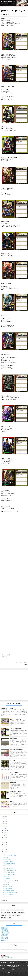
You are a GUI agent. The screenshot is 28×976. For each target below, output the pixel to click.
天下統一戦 (25, 664)
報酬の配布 (6, 884)
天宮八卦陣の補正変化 (15, 728)
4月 (5, 846)
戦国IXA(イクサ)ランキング (7, 957)
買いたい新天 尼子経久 (9, 872)
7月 (5, 839)
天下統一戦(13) (4, 915)
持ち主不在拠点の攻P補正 (16, 749)
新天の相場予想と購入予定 (9, 870)
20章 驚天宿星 (4, 937)
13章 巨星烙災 (4, 927)
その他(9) (19, 915)
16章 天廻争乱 (4, 931)
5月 (5, 844)
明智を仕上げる (7, 866)
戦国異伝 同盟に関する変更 (10, 892)
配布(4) (10, 917)
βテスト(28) (3, 912)
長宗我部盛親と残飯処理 (9, 863)
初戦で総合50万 (7, 859)
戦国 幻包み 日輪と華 (15, 719)
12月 (5, 828)
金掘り (12, 801)
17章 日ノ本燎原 (5, 933)
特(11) (9, 915)
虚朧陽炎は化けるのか (8, 868)
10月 (5, 832)
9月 (5, 835)
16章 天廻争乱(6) (4, 917)
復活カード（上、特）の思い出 (10, 880)
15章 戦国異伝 (4, 930)
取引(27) (8, 912)
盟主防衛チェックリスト (16, 791)
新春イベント (6, 896)
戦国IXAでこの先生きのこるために (15, 972)
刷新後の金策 (13, 738)
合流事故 (5, 857)
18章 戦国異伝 (4, 934)
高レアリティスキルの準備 (9, 855)
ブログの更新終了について (7, 708)
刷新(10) (13, 915)
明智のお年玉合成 (7, 886)
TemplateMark (20, 974)
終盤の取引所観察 (7, 888)
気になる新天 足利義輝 (9, 874)
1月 (5, 854)
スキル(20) (14, 912)
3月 (5, 849)
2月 (5, 851)
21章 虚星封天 (4, 938)
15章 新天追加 (3, 657)
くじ (13, 14)
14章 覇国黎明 (4, 928)
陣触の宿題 (13, 782)
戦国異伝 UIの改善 (8, 894)
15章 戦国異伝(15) (20, 912)
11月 (5, 830)
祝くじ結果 (13, 760)
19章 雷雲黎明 (4, 935)
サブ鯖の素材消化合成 (8, 890)
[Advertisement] (14, 587)
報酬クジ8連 (6, 876)
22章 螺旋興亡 (4, 940)
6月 (5, 842)
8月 (5, 837)
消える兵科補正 (14, 772)
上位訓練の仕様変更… (8, 861)
